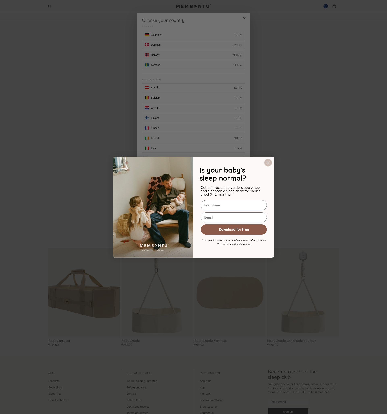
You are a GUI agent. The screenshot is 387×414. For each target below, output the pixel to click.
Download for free (234, 229)
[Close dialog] (268, 163)
